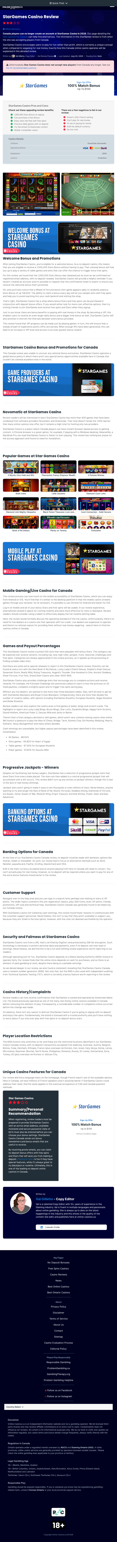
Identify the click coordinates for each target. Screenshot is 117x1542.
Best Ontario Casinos (58, 1292)
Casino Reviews (58, 1274)
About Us (59, 1324)
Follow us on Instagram (59, 1396)
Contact (58, 1330)
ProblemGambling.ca (58, 1368)
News (58, 1280)
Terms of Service (58, 1318)
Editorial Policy (58, 1348)
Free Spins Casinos (58, 1268)
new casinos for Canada (15, 36)
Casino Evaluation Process (58, 1342)
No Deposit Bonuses (58, 1262)
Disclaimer (58, 1312)
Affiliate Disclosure (12, 29)
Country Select (13, 1407)
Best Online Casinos (58, 1286)
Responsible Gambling (58, 1362)
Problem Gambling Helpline (58, 1380)
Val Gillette (45, 1199)
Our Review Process (46, 56)
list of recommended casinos (21, 68)
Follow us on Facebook (59, 1390)
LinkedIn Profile (52, 1227)
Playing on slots (25, 1159)
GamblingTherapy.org (58, 1374)
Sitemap (58, 1336)
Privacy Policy (58, 1306)
